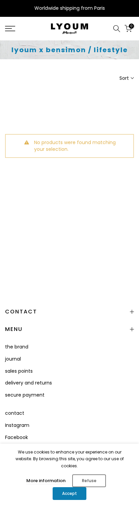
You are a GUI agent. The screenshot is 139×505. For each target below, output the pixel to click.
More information (45, 480)
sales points (19, 371)
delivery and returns (28, 382)
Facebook (16, 437)
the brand (16, 346)
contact (14, 413)
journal (13, 359)
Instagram (17, 425)
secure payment (25, 395)
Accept (69, 493)
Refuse (89, 480)
